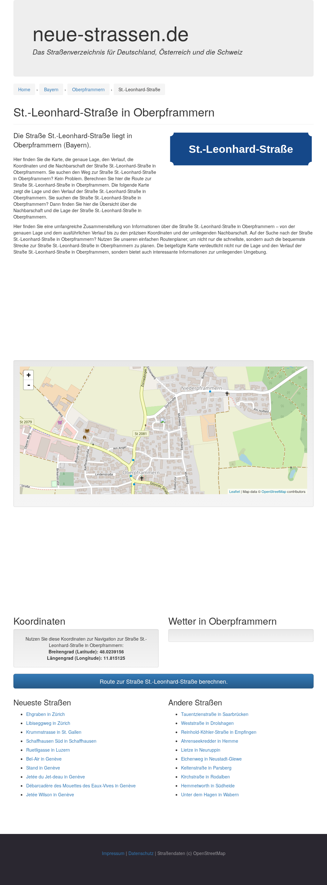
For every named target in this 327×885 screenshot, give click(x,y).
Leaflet (234, 491)
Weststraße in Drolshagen (207, 723)
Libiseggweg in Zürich (48, 723)
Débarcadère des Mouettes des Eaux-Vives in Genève (81, 785)
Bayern (51, 89)
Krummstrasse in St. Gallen (53, 732)
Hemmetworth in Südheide (208, 785)
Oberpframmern (88, 89)
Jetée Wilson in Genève (50, 794)
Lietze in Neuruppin (200, 750)
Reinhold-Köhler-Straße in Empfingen (218, 732)
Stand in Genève (43, 767)
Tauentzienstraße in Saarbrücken (214, 714)
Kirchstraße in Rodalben (205, 776)
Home (24, 89)
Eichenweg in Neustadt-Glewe (211, 758)
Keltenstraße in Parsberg (206, 767)
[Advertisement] (163, 309)
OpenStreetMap (274, 491)
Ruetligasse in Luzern (48, 750)
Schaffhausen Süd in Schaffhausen (61, 741)
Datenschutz (141, 853)
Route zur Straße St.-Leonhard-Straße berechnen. (164, 681)
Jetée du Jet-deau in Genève (55, 776)
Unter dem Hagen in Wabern (210, 794)
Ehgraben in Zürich (45, 714)
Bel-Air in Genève (44, 758)
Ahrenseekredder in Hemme (209, 741)
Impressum (113, 853)
